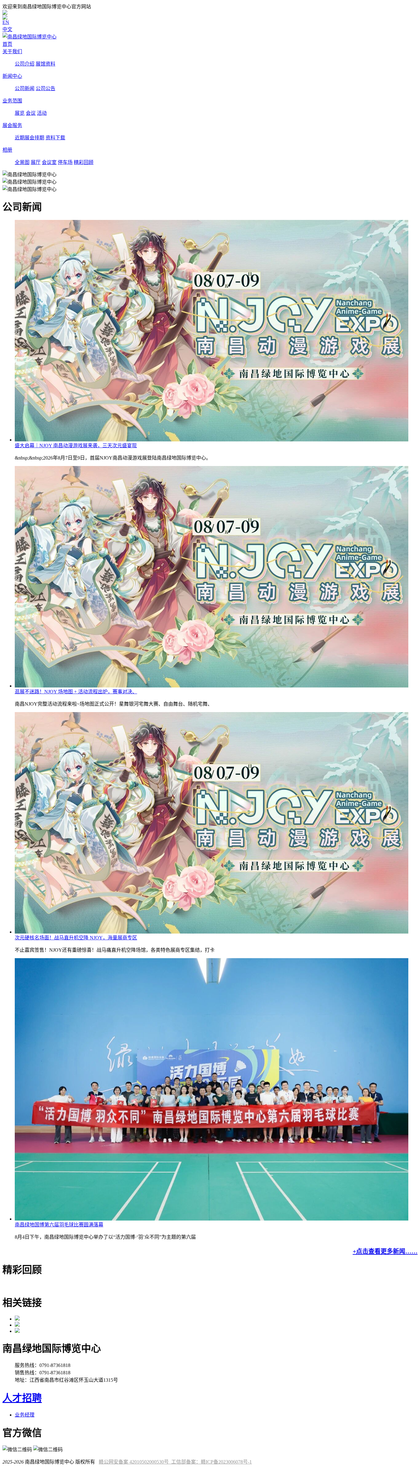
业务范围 (12, 100)
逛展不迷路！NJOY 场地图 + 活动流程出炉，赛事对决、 (76, 691)
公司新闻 (24, 88)
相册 (7, 150)
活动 (42, 113)
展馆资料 (45, 63)
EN (5, 22)
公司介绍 (24, 63)
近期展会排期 (29, 137)
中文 (7, 29)
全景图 (22, 162)
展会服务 (12, 125)
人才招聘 (22, 1398)
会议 (31, 113)
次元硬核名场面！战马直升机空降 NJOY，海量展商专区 (76, 937)
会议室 (49, 162)
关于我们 (12, 51)
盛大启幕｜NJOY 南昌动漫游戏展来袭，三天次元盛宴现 (76, 445)
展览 (20, 113)
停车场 (65, 162)
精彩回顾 (83, 162)
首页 (7, 44)
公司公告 (45, 88)
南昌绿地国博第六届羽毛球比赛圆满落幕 (59, 1224)
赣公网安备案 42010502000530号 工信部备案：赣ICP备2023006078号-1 (175, 1461)
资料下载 (55, 137)
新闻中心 (12, 76)
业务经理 (24, 1414)
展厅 (36, 162)
